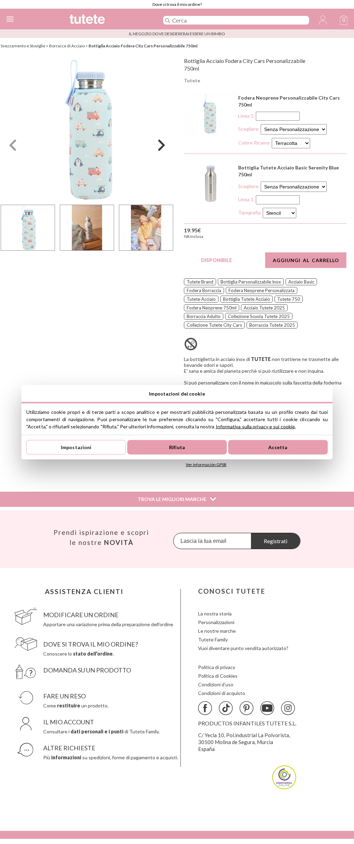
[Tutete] (105, 20)
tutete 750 (288, 299)
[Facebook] (205, 708)
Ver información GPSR (206, 464)
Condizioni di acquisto (221, 693)
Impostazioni (76, 447)
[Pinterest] (246, 708)
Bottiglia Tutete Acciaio (246, 299)
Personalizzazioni (216, 622)
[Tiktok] (226, 708)
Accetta (277, 447)
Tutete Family (213, 639)
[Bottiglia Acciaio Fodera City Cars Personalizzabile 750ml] (87, 129)
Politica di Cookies (217, 675)
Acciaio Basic (301, 282)
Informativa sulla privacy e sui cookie (255, 426)
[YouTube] (267, 708)
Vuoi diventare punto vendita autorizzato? (243, 648)
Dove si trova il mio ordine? (177, 4)
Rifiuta (177, 447)
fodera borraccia (204, 290)
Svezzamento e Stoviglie (23, 45)
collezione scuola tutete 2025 (259, 316)
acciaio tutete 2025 (264, 307)
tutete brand (200, 282)
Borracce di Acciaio (67, 45)
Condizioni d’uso (215, 684)
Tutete (192, 80)
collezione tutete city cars (214, 325)
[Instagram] (288, 708)
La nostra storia (215, 613)
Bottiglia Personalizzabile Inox (251, 282)
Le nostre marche (217, 630)
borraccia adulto (204, 316)
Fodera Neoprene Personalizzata (262, 290)
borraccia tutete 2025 (272, 325)
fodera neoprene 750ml (211, 307)
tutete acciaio (201, 299)
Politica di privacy (216, 667)
